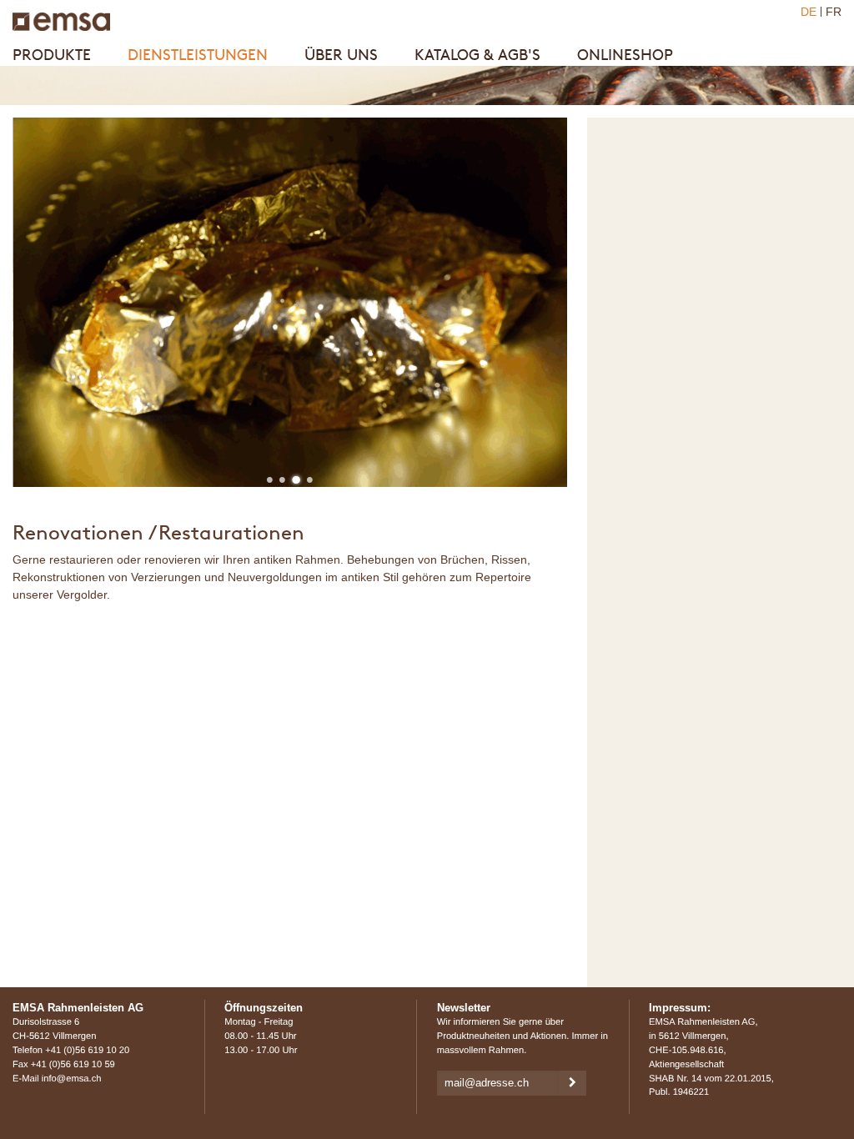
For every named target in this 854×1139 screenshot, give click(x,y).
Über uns (341, 54)
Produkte (52, 54)
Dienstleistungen (198, 54)
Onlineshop (625, 54)
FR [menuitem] (833, 11)
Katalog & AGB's (477, 54)
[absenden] (572, 1083)
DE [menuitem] (808, 11)
